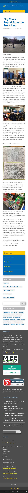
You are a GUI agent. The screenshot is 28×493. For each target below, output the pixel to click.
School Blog (7, 266)
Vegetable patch (7, 294)
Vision (22, 324)
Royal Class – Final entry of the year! (12, 286)
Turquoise (6, 283)
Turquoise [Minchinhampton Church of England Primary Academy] (14, 402)
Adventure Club (6, 312)
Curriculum (21, 312)
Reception (9, 321)
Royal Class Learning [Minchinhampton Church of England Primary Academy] (14, 424)
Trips (22, 321)
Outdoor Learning (16, 317)
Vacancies (13, 324)
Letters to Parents (9, 257)
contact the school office (9, 352)
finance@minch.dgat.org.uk (10, 473)
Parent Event (6, 319)
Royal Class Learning (8, 297)
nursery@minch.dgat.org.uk (10, 478)
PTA (4, 321)
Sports (18, 321)
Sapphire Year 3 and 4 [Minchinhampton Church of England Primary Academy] (14, 414)
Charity (15, 312)
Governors (11, 314)
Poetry (18, 319)
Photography (12, 319)
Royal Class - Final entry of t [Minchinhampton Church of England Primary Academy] (13, 408)
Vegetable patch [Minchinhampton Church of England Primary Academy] (13, 419)
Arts (12, 312)
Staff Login (13, 484)
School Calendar (8, 271)
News (4, 317)
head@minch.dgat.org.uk (9, 442)
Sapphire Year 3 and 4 (8, 290)
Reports (13, 321)
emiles (5, 28)
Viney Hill (18, 324)
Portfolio (23, 319)
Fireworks (5, 314)
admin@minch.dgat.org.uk (9, 468)
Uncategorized (18, 28)
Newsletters (7, 261)
